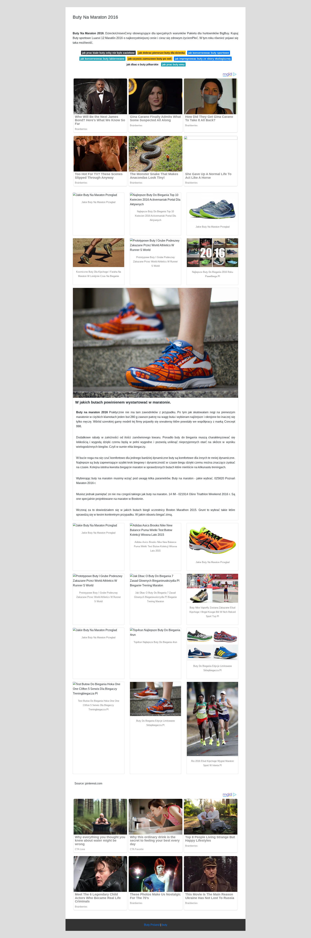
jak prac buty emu (173, 64)
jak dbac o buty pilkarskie (142, 64)
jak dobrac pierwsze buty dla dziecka (161, 52)
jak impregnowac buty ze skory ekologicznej (203, 58)
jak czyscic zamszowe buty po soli (149, 58)
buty (164, 924)
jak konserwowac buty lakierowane (102, 58)
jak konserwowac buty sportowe (208, 52)
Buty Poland (152, 924)
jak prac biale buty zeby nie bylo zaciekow (108, 52)
